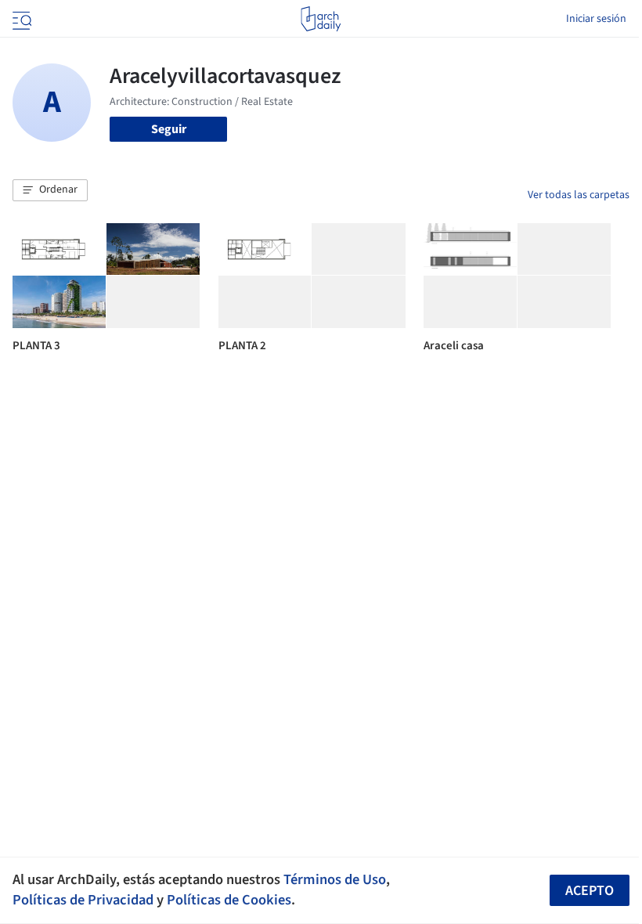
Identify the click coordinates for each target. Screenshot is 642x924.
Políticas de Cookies (229, 900)
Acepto (589, 891)
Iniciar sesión (596, 18)
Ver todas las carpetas (578, 194)
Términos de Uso (334, 879)
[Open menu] (20, 19)
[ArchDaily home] (321, 18)
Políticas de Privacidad (83, 900)
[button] (50, 190)
